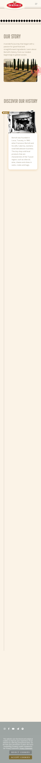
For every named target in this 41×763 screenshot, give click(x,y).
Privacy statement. (26, 748)
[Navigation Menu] (36, 4)
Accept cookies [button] (20, 757)
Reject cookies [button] (20, 752)
